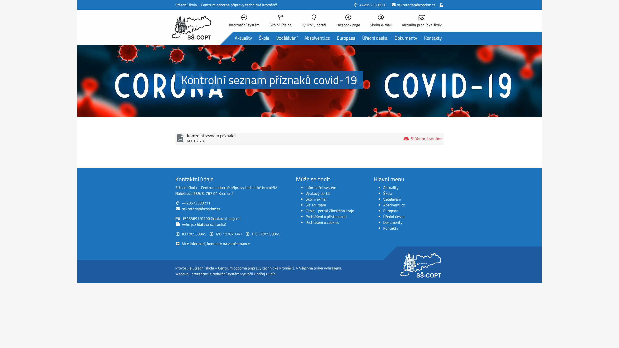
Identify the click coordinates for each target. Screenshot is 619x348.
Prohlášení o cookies (322, 222)
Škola (264, 37)
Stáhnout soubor (426, 138)
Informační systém (321, 187)
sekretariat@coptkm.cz (416, 5)
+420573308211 (373, 5)
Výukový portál (318, 193)
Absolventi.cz (317, 37)
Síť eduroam (316, 205)
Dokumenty (406, 37)
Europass (346, 37)
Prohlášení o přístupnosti (326, 216)
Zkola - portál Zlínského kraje (330, 211)
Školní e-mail (316, 199)
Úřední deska (375, 37)
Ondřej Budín (265, 274)
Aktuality (243, 37)
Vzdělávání (286, 37)
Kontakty (433, 37)
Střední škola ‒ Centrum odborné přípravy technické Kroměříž (243, 268)
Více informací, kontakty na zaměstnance (216, 243)
